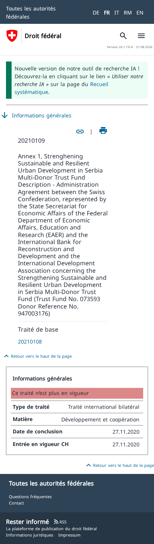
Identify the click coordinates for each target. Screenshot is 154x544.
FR (107, 12)
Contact (16, 503)
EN (140, 12)
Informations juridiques (29, 535)
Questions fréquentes (30, 496)
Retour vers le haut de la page (37, 356)
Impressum (69, 535)
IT (116, 12)
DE (96, 12)
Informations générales (35, 115)
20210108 (30, 341)
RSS (60, 522)
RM (128, 12)
